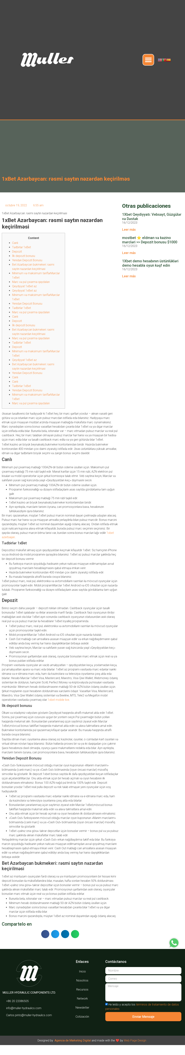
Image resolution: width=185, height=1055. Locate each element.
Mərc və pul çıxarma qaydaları (31, 282)
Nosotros (82, 980)
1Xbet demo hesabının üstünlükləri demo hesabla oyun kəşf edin (150, 263)
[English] (160, 59)
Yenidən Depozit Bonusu (27, 260)
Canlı (15, 243)
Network (82, 998)
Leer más (129, 229)
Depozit (17, 251)
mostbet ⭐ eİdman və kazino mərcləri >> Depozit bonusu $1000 (149, 240)
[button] (148, 60)
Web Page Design (135, 1040)
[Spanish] (168, 59)
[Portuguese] (164, 59)
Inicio (82, 971)
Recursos (82, 989)
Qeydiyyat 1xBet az (24, 286)
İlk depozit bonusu (23, 256)
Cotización (82, 1016)
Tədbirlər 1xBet (21, 247)
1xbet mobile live (58, 699)
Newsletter (82, 1007)
